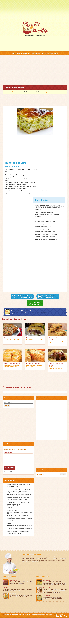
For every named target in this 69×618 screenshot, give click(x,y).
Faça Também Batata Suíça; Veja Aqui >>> (34, 340)
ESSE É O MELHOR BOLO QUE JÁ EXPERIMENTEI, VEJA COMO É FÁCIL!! (53, 598)
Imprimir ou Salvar (47, 296)
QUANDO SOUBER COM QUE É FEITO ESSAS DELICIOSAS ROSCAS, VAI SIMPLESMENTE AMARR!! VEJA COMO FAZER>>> (55, 591)
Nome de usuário (8, 452)
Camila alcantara (16, 92)
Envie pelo (36, 303)
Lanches (37, 53)
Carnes (51, 53)
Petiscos (56, 53)
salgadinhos (56, 338)
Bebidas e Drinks (45, 53)
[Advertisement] (34, 10)
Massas (25, 53)
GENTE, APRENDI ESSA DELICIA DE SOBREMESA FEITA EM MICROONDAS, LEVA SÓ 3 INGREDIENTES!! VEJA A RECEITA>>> (54, 583)
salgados (62, 338)
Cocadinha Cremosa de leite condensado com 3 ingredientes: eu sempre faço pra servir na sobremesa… (18, 499)
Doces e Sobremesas (17, 53)
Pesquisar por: (40, 474)
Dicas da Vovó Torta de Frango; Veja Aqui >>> (34, 366)
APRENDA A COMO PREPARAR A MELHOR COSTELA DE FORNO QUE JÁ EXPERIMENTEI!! (17, 590)
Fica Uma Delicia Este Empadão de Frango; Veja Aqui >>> (12, 366)
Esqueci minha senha (8, 471)
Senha (5, 458)
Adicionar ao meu (24, 296)
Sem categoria (13, 580)
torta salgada (45, 92)
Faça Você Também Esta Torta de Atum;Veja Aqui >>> (12, 340)
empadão (6, 363)
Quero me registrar (8, 472)
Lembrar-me (8, 464)
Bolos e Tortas (31, 53)
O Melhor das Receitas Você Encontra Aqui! (35, 35)
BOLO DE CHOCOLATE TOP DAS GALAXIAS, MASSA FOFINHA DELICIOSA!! (20, 582)
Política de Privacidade (59, 614)
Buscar (7, 405)
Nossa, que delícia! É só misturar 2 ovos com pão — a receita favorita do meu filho (21, 596)
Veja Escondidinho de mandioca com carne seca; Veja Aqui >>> (57, 367)
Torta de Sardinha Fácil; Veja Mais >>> (57, 342)
